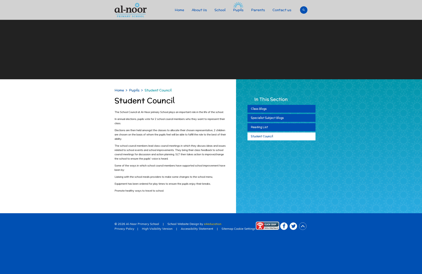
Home (119, 90)
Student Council (158, 90)
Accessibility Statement (197, 229)
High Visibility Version (157, 229)
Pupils (134, 90)
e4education (212, 224)
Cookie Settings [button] (244, 229)
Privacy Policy (124, 229)
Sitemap (227, 229)
